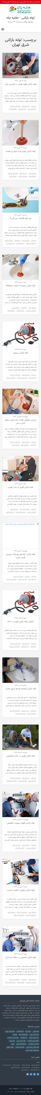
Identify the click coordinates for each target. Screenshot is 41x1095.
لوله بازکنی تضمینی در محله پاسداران (20, 957)
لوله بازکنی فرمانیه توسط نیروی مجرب (20, 688)
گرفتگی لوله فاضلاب (19, 848)
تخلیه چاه (34, 577)
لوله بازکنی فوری (23, 174)
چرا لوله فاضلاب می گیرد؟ (20, 218)
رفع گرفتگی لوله (12, 109)
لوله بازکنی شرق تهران (15, 106)
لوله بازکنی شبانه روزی (22, 378)
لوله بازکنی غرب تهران (15, 375)
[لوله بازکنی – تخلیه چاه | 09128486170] (20, 10)
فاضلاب (15, 1035)
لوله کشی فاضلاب (33, 1044)
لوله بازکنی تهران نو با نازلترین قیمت (20, 151)
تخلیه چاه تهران (19, 1047)
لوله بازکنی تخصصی (22, 176)
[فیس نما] (31, 1074)
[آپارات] (27, 1074)
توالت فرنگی (10, 1047)
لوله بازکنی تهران (25, 106)
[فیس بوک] (38, 1074)
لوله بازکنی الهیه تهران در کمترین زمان (20, 84)
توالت (12, 1044)
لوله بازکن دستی (15, 445)
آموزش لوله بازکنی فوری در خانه (20, 621)
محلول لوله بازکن (9, 241)
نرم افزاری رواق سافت (13, 1091)
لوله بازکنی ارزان (12, 176)
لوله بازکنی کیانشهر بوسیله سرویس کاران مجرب (20, 556)
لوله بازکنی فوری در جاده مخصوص (20, 756)
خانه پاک (20, 1088)
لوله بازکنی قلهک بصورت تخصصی (20, 823)
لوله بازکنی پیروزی (20, 352)
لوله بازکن (12, 1041)
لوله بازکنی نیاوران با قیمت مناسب (20, 890)
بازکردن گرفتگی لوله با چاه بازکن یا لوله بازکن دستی (20, 421)
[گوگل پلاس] (34, 1074)
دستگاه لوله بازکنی (32, 109)
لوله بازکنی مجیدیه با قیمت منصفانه (20, 285)
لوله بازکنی (33, 106)
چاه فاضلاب (23, 1038)
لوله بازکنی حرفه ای (11, 378)
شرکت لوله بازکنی (22, 109)
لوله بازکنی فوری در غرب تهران (20, 487)
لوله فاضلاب (17, 241)
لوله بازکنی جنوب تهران (19, 915)
